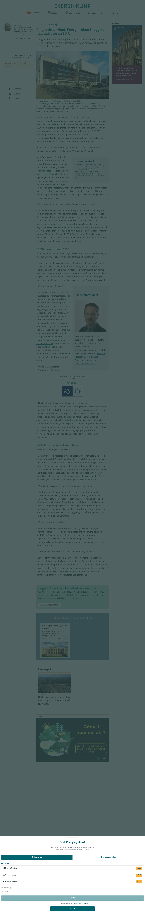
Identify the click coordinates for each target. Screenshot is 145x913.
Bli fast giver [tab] (37, 857)
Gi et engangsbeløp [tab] (108, 857)
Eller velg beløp (6, 888)
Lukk (72, 908)
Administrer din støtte (81, 903)
